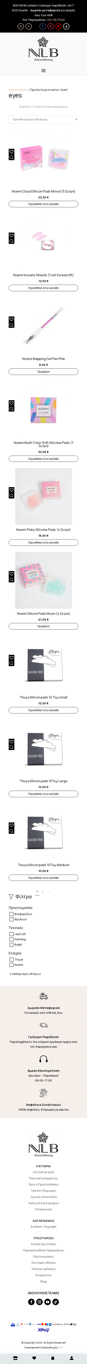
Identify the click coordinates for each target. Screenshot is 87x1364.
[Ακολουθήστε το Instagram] (50, 26)
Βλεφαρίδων (23, 914)
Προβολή (43, 372)
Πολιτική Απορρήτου (43, 1178)
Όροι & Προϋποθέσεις (43, 1184)
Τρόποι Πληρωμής (43, 1191)
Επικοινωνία (43, 1209)
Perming (20, 939)
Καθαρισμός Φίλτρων (26, 974)
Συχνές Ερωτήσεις (43, 1244)
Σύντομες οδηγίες (43, 1263)
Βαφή (18, 945)
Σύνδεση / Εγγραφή (43, 1227)
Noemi (19, 965)
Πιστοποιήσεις (43, 1256)
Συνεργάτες (43, 1275)
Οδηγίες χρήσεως (44, 1269)
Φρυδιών (21, 919)
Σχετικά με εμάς (43, 1172)
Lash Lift (20, 934)
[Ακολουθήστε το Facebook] (42, 26)
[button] (11, 151)
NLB (60, 1347)
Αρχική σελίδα (18, 90)
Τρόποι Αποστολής (43, 1197)
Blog (43, 1281)
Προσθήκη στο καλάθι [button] (43, 204)
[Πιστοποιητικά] (21, 26)
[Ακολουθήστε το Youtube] (58, 26)
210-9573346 (56, 20)
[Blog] (28, 26)
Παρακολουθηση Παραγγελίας (43, 1250)
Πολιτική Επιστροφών (43, 1203)
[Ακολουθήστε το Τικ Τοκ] (66, 26)
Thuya (19, 959)
